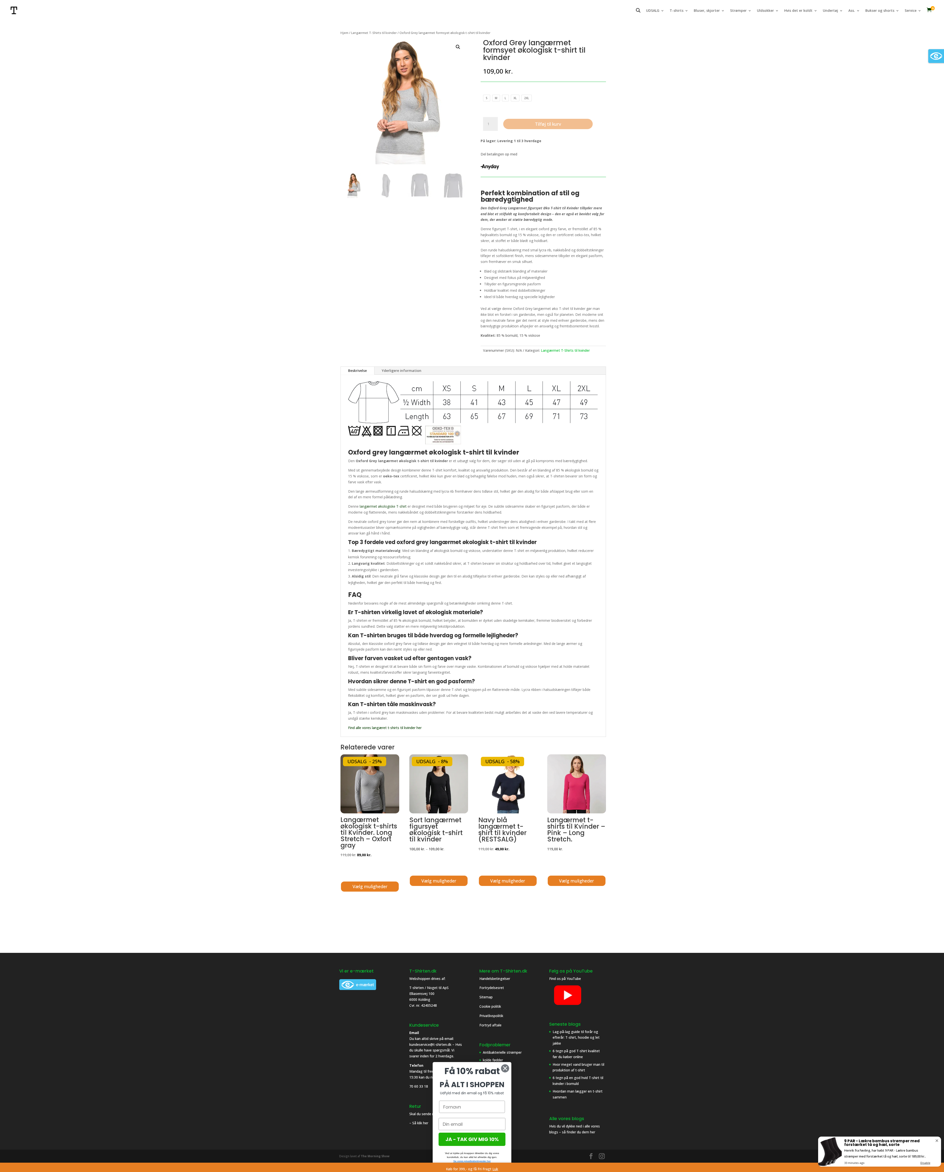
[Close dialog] (505, 1068)
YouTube (574, 978)
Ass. (851, 11)
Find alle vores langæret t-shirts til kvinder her (385, 727)
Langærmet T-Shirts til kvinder (374, 32)
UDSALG (652, 11)
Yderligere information (401, 370)
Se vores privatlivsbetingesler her (472, 1161)
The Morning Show (375, 1156)
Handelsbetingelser (494, 978)
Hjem (344, 32)
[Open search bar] (638, 10)
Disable (925, 1163)
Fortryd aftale (490, 1025)
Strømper (738, 11)
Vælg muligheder (370, 886)
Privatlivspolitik (491, 1015)
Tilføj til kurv (548, 124)
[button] (458, 47)
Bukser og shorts (879, 11)
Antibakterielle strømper (502, 1052)
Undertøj (830, 11)
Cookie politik (490, 1006)
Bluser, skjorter (707, 11)
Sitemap (486, 997)
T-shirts (676, 11)
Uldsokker (765, 11)
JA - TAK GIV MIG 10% (472, 1139)
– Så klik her (418, 1123)
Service (910, 11)
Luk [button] (495, 1169)
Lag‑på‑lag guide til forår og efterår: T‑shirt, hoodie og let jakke (576, 1037)
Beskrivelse (357, 370)
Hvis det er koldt (798, 11)
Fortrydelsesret (491, 987)
